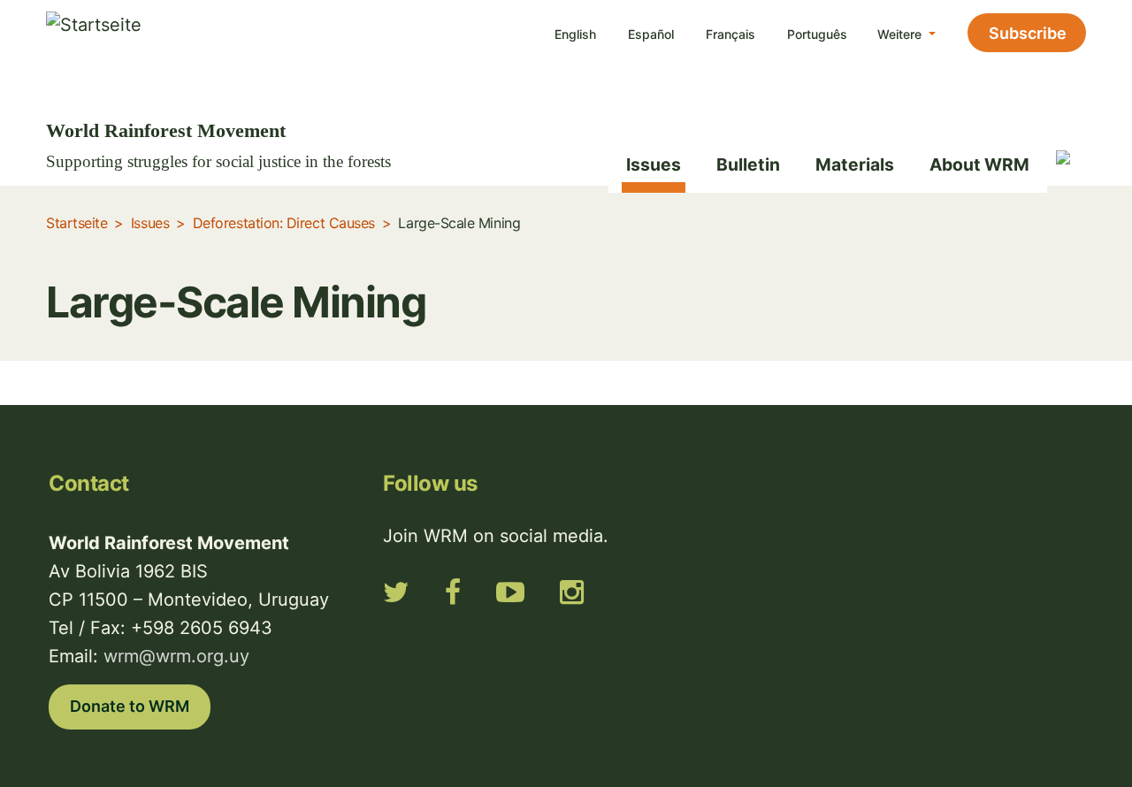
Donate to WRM (129, 706)
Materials (854, 164)
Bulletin (748, 164)
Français (730, 34)
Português (817, 34)
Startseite (76, 223)
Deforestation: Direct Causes (284, 223)
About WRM (979, 164)
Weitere (901, 34)
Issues (653, 164)
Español (651, 34)
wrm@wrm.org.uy (176, 656)
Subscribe (1028, 33)
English (575, 34)
